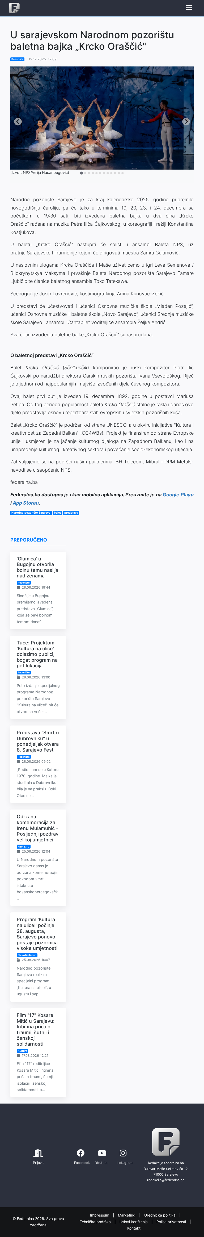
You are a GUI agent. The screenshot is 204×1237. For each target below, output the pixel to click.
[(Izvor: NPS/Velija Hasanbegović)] (102, 118)
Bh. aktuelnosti (27, 955)
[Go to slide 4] (93, 173)
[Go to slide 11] (119, 173)
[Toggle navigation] (189, 7)
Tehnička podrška (96, 1221)
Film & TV (23, 846)
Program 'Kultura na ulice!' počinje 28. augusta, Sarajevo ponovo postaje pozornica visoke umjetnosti (37, 934)
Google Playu (178, 494)
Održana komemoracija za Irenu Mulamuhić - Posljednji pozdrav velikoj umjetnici (37, 828)
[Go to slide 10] (115, 173)
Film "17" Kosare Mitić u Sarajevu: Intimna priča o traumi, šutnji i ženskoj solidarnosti (35, 1029)
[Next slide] (186, 121)
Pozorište (17, 59)
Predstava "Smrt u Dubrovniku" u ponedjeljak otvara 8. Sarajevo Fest (38, 741)
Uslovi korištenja (134, 1221)
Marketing (127, 1215)
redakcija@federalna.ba (165, 1180)
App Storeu (26, 503)
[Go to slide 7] (104, 173)
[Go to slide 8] (108, 173)
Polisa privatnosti (171, 1221)
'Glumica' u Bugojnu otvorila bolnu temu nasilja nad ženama (37, 567)
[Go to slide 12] (122, 173)
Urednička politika (160, 1215)
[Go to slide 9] (111, 173)
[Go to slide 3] (89, 173)
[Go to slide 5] (96, 173)
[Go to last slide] (18, 121)
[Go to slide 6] (100, 173)
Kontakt (134, 1228)
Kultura (22, 1050)
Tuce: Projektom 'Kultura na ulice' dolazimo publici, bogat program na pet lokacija (37, 654)
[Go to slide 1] (81, 172)
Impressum (100, 1215)
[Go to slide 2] (85, 173)
